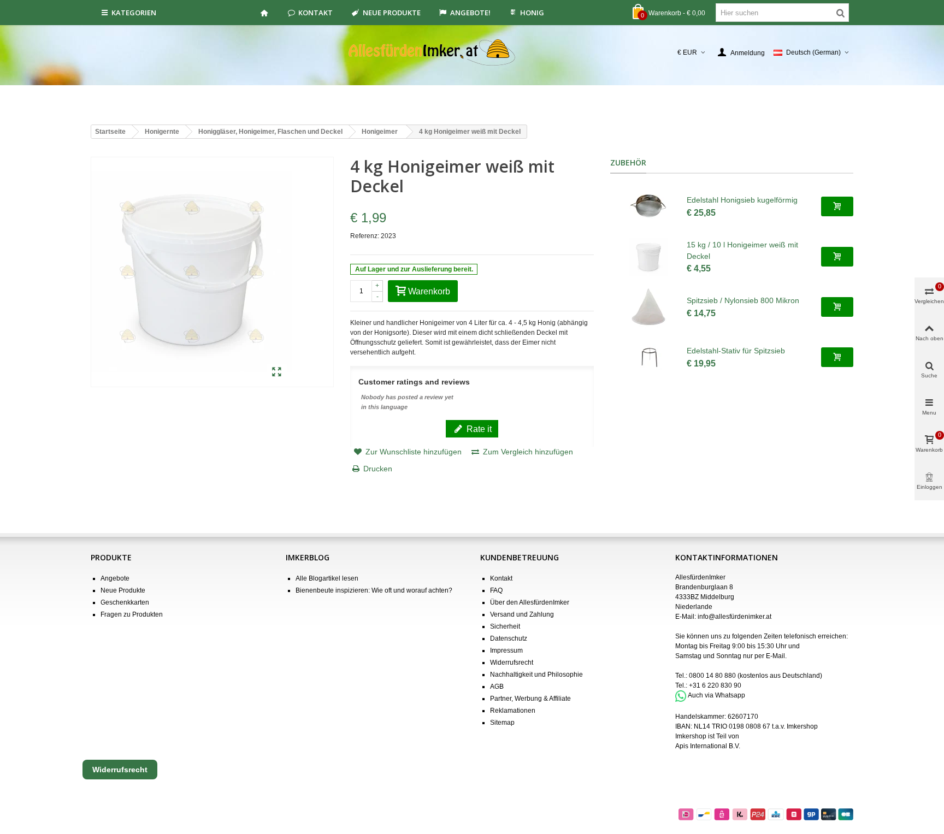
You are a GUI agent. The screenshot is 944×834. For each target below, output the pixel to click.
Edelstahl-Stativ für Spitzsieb (736, 350)
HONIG (532, 12)
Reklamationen (512, 710)
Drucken (377, 468)
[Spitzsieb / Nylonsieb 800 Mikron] (648, 307)
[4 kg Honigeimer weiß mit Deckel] (277, 372)
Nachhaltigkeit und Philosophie (536, 674)
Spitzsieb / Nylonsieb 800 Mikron (743, 300)
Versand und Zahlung (522, 614)
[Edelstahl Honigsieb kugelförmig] (648, 206)
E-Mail (775, 656)
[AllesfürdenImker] (472, 52)
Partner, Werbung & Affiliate (530, 698)
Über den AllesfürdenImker (529, 602)
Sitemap (502, 722)
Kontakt (315, 12)
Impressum (506, 650)
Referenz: (364, 236)
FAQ (496, 590)
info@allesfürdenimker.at (734, 616)
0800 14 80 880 (712, 675)
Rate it (478, 429)
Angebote (115, 578)
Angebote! (470, 12)
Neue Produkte (392, 12)
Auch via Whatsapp (716, 696)
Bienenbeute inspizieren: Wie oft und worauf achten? (374, 590)
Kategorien (133, 12)
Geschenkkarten (125, 602)
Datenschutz (508, 638)
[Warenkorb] (837, 206)
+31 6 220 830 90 (715, 685)
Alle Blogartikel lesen (327, 578)
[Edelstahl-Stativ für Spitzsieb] (648, 357)
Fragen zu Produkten (132, 614)
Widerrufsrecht (511, 662)
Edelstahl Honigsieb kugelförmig (742, 200)
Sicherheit (505, 626)
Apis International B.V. (707, 746)
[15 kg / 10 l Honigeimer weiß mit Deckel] (648, 257)
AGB (497, 686)
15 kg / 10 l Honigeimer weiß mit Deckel (742, 250)
